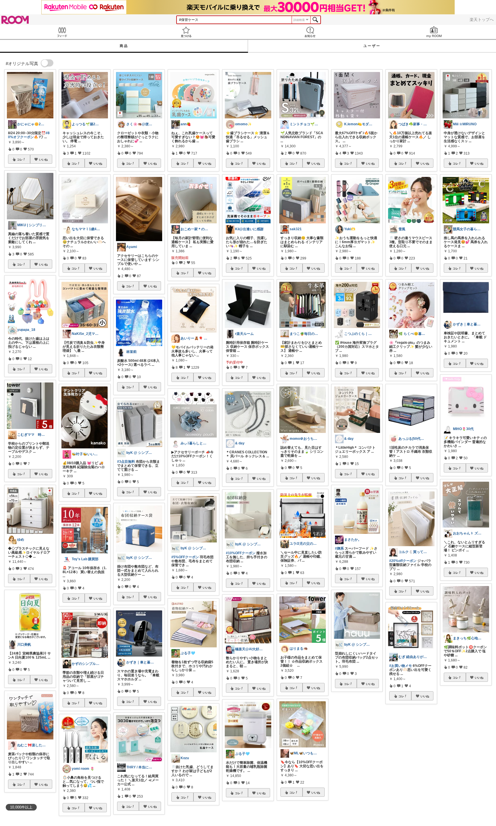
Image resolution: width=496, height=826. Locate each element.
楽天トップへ (482, 19)
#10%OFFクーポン (240, 553)
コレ (20, 159)
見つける (186, 32)
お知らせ (310, 32)
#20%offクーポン (402, 561)
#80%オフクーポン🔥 (29, 135)
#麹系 (339, 548)
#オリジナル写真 (406, 761)
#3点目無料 (126, 462)
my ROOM (434, 32)
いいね (43, 159)
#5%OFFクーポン (185, 557)
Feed (62, 32)
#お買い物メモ (400, 666)
